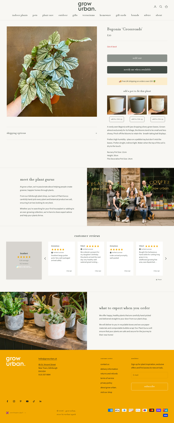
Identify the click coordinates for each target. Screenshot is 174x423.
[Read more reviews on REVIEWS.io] (24, 267)
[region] (105, 258)
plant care (47, 15)
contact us (105, 364)
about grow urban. (109, 387)
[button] (45, 259)
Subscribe (149, 386)
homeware (105, 15)
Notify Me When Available (137, 69)
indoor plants (20, 15)
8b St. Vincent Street (47, 364)
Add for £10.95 (116, 119)
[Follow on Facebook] (7, 401)
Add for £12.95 (157, 119)
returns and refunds (109, 373)
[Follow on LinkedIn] (40, 401)
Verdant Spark (70, 414)
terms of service (107, 378)
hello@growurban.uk (47, 358)
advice (147, 15)
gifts (75, 15)
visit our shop (106, 392)
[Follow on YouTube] (27, 401)
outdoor (63, 15)
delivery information (109, 369)
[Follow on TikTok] (34, 401)
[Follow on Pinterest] (20, 401)
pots (35, 15)
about (159, 15)
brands (135, 15)
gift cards (121, 15)
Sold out (137, 58)
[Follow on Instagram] (14, 401)
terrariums (89, 15)
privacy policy (106, 383)
